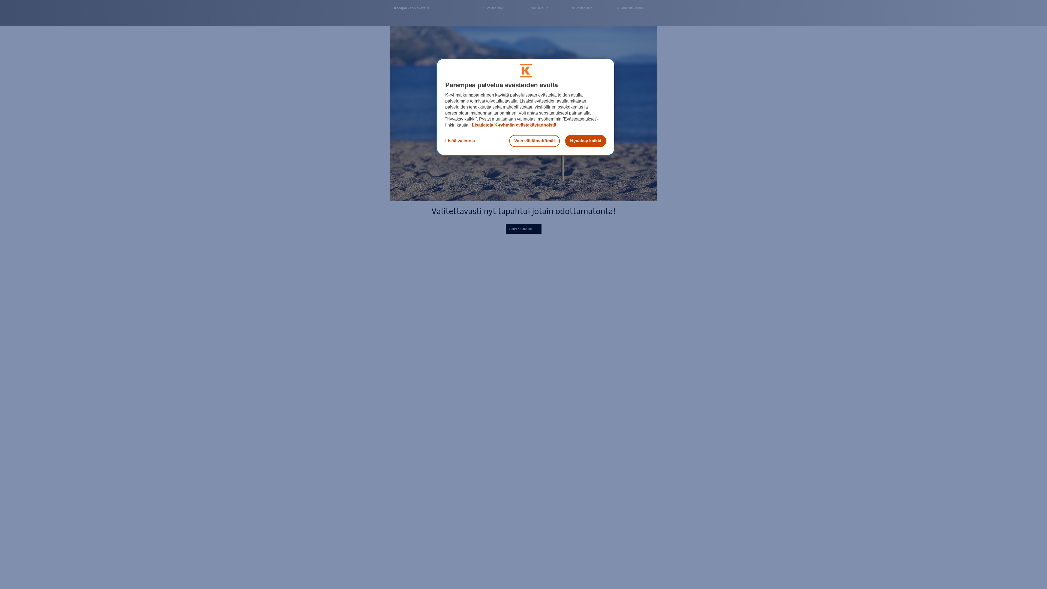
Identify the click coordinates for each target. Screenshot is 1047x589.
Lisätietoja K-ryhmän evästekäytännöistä (513, 125)
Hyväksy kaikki (585, 141)
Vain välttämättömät (534, 141)
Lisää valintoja (460, 141)
